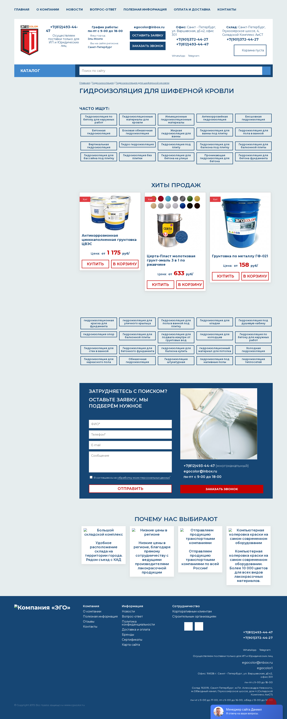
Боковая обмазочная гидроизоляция (137, 132)
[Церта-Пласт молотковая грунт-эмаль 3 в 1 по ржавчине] (175, 223)
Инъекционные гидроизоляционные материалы (176, 119)
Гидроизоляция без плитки (137, 157)
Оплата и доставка (192, 9)
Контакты (226, 9)
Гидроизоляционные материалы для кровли (137, 119)
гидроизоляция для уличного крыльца (137, 322)
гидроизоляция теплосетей (253, 360)
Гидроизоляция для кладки (214, 322)
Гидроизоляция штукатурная (176, 360)
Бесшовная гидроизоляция (253, 118)
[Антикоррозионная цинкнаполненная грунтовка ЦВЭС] (110, 213)
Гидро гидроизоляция (137, 144)
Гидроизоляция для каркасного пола (98, 360)
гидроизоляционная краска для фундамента (99, 323)
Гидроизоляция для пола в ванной (253, 132)
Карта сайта (131, 645)
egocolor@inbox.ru (149, 27)
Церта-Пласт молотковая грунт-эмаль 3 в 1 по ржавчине (171, 260)
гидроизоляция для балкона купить (176, 350)
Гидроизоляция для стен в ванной (98, 350)
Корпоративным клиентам (192, 611)
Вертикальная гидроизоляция (98, 146)
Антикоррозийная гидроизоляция (215, 118)
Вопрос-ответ (103, 9)
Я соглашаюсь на (131, 477)
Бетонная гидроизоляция (98, 132)
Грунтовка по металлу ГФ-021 (240, 256)
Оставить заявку (147, 35)
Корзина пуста (253, 50)
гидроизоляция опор (98, 334)
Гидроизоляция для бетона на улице (176, 157)
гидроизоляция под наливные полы (214, 360)
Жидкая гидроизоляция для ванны (176, 133)
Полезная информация (145, 9)
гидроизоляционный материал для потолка (214, 350)
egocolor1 (265, 668)
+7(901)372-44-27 (243, 39)
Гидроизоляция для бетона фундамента (253, 157)
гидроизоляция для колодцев (214, 336)
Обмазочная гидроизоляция (137, 360)
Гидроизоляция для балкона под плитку (214, 146)
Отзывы (88, 621)
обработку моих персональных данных (143, 477)
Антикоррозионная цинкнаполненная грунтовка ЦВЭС (109, 239)
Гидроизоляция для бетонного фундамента (137, 350)
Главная (21, 9)
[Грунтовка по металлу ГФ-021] (240, 223)
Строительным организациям (194, 616)
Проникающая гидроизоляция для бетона (214, 158)
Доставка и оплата (136, 629)
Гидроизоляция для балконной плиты (253, 146)
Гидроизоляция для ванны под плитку (214, 132)
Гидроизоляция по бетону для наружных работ (98, 119)
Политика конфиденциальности (138, 623)
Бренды (128, 634)
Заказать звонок (147, 46)
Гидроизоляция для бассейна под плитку (99, 157)
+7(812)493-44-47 (192, 44)
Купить (95, 264)
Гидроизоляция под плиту (176, 146)
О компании (47, 9)
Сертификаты (132, 640)
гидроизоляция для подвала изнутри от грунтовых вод (176, 337)
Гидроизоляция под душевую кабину (253, 322)
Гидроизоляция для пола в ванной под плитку (176, 323)
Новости (74, 9)
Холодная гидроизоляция (253, 350)
